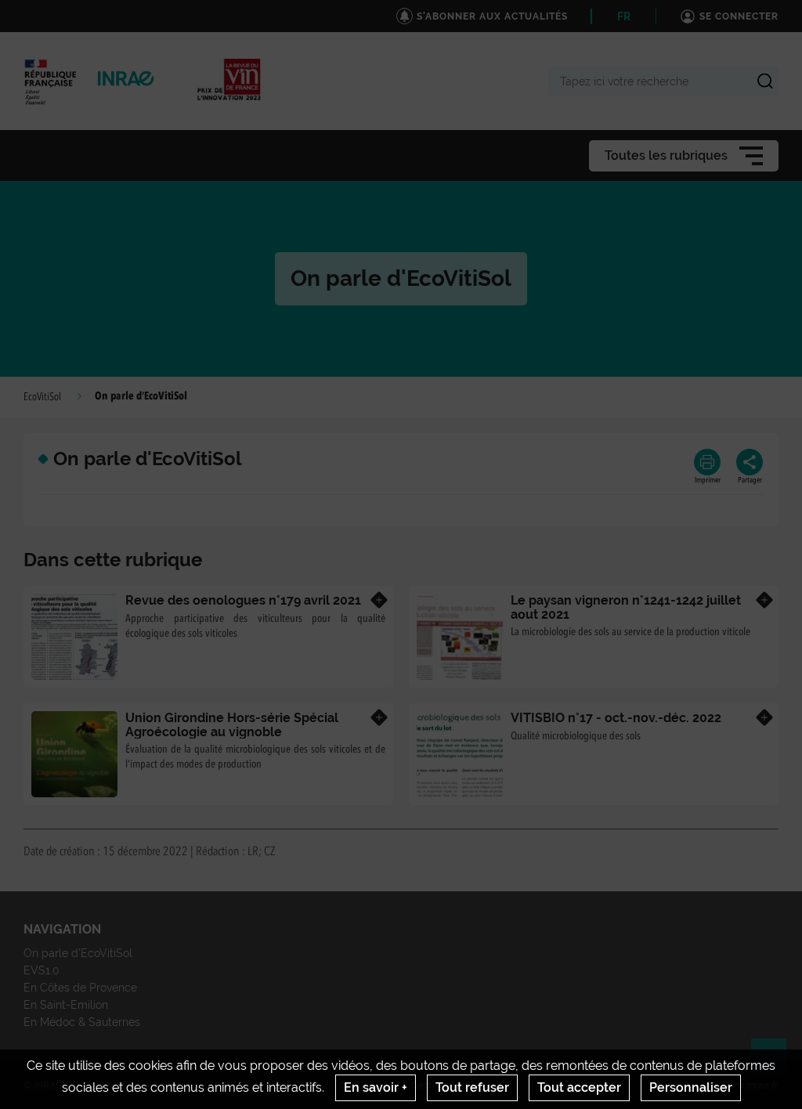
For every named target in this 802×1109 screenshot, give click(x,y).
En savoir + (375, 1087)
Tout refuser (472, 1087)
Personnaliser (690, 1087)
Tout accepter (579, 1087)
